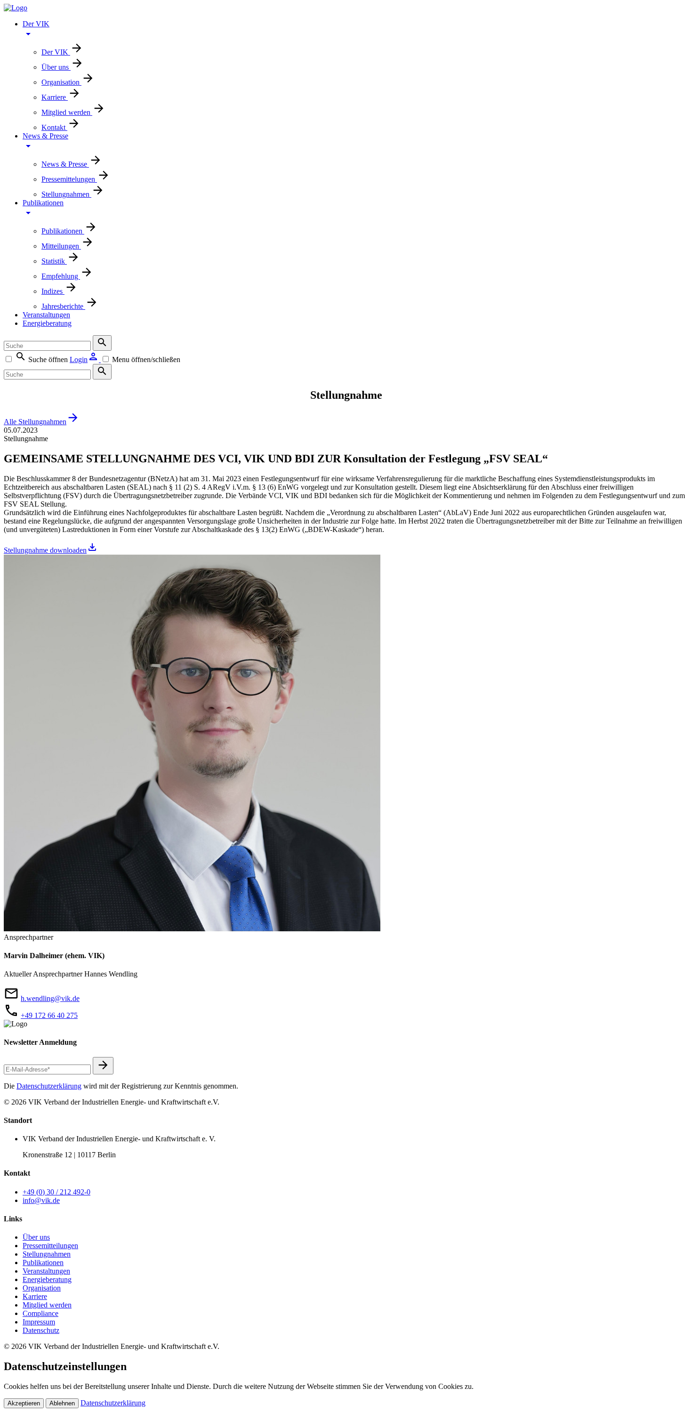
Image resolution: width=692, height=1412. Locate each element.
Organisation (61, 82)
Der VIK (36, 24)
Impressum (39, 1322)
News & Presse (45, 136)
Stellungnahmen (66, 194)
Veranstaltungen (46, 315)
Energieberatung (47, 323)
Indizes (52, 291)
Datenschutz (41, 1330)
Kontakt (54, 127)
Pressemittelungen (69, 179)
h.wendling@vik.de (50, 998)
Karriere (54, 97)
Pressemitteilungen (50, 1246)
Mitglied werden (66, 112)
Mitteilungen (61, 246)
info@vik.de (41, 1200)
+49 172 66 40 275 (49, 1015)
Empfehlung (60, 276)
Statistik (54, 261)
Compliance (40, 1313)
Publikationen (43, 203)
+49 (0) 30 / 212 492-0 (56, 1192)
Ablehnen (62, 1403)
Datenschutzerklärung (48, 1086)
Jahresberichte (63, 306)
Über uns (56, 67)
